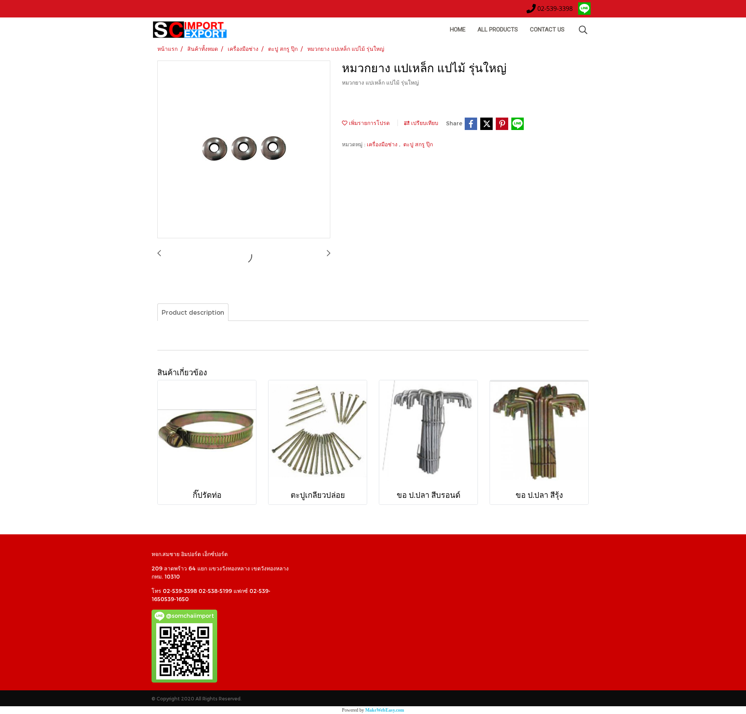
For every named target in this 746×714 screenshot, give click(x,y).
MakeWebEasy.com (384, 710)
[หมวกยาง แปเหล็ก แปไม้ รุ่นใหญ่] (244, 150)
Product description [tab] (193, 312)
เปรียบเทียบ (424, 123)
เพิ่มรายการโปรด (368, 123)
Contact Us (547, 29)
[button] (583, 30)
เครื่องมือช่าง (383, 144)
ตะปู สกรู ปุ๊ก (418, 144)
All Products (498, 29)
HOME (457, 29)
